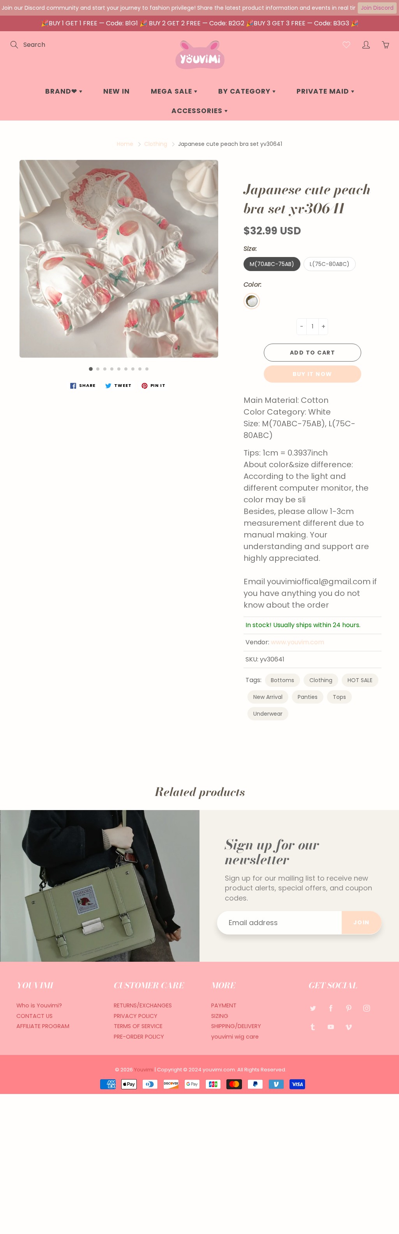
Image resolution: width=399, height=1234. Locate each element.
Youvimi (144, 1069)
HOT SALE (360, 680)
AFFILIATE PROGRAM (42, 1026)
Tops (339, 697)
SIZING (219, 1016)
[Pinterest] (348, 1008)
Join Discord (377, 8)
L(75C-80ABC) (330, 264)
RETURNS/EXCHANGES (143, 1005)
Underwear (267, 714)
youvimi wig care (235, 1037)
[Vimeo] (348, 1027)
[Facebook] (330, 1008)
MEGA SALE (172, 91)
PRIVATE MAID (324, 91)
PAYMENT (224, 1005)
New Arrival (267, 697)
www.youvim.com (297, 642)
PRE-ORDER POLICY (139, 1037)
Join (361, 922)
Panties (308, 697)
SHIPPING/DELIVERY (236, 1026)
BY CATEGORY (245, 91)
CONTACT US (34, 1016)
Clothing (155, 144)
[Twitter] (313, 1008)
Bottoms (282, 680)
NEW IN (116, 91)
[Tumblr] (313, 1027)
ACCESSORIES (197, 110)
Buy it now (312, 374)
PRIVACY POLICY (135, 1016)
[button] (91, 369)
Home (125, 144)
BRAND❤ (62, 91)
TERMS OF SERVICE (138, 1026)
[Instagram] (366, 1008)
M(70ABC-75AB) (272, 264)
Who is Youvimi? (39, 1005)
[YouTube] (330, 1027)
